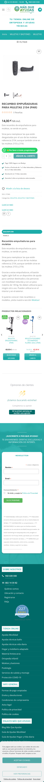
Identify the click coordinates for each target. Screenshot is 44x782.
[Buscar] (9, 10)
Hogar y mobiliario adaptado (15, 649)
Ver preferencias (22, 774)
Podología (6, 668)
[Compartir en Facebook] (8, 214)
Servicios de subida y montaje (15, 672)
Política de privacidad (24, 779)
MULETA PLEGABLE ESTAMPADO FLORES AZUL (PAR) (32, 340)
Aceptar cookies (22, 760)
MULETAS (37, 34)
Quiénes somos (11, 588)
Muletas (35, 300)
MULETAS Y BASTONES (20, 34)
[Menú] (3, 10)
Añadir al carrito (25, 156)
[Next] (42, 340)
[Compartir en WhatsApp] (4, 214)
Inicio (4, 34)
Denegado (22, 767)
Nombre (9, 467)
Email (8, 479)
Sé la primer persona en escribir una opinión (22, 412)
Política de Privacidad (30, 493)
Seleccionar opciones (11, 356)
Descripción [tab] (8, 232)
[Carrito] (40, 10)
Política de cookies (10, 779)
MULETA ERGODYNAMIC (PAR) (11, 340)
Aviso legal (36, 779)
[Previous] (1, 340)
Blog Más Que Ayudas (12, 727)
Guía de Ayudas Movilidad (14, 732)
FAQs (6, 601)
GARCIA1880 (7, 205)
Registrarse (9, 597)
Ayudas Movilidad (10, 635)
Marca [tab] (6, 236)
